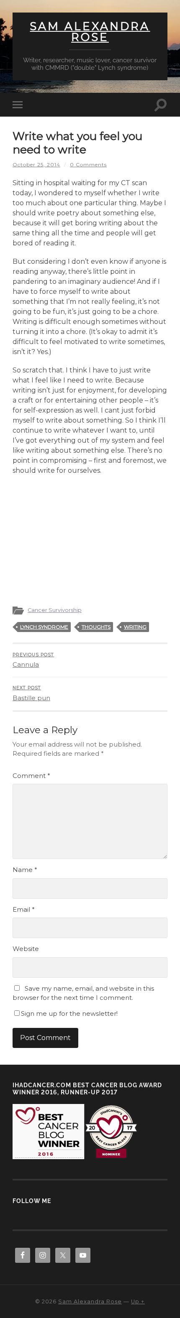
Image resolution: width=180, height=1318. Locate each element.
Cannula (33, 660)
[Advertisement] (90, 536)
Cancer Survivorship (55, 610)
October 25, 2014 (36, 164)
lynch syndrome (44, 627)
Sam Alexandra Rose (90, 32)
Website (26, 949)
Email (24, 909)
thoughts (96, 627)
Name (25, 870)
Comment (31, 776)
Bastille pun (31, 693)
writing (135, 627)
